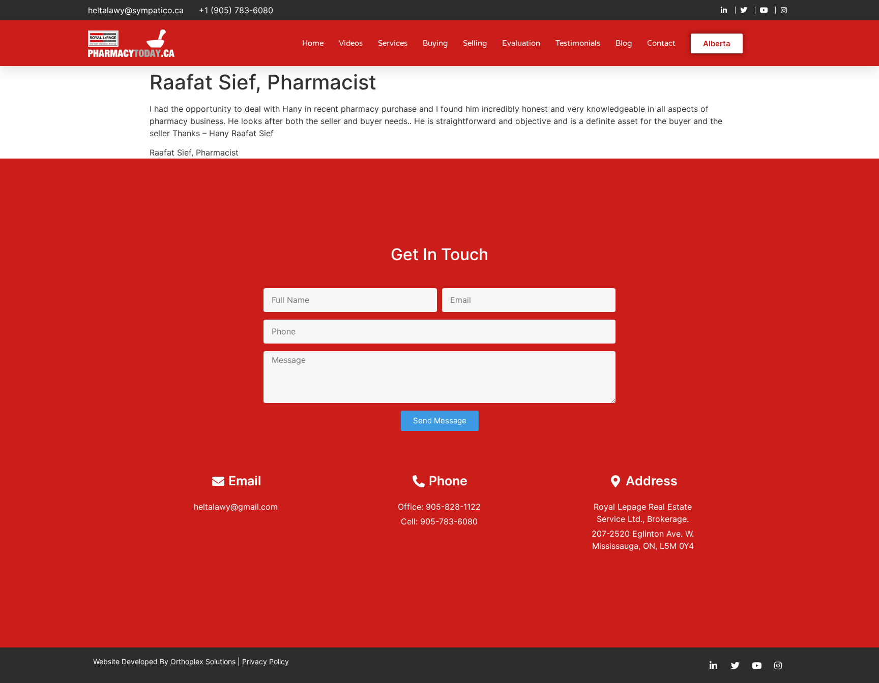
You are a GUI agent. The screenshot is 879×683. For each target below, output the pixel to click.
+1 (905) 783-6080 (236, 10)
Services (392, 43)
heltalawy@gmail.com (236, 507)
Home (313, 43)
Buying (435, 43)
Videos (351, 43)
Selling (475, 43)
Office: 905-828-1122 (439, 507)
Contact (661, 43)
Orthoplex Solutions (203, 661)
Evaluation (521, 43)
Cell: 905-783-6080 (439, 521)
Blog (624, 43)
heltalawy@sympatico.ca (136, 10)
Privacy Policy (265, 661)
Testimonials (577, 43)
